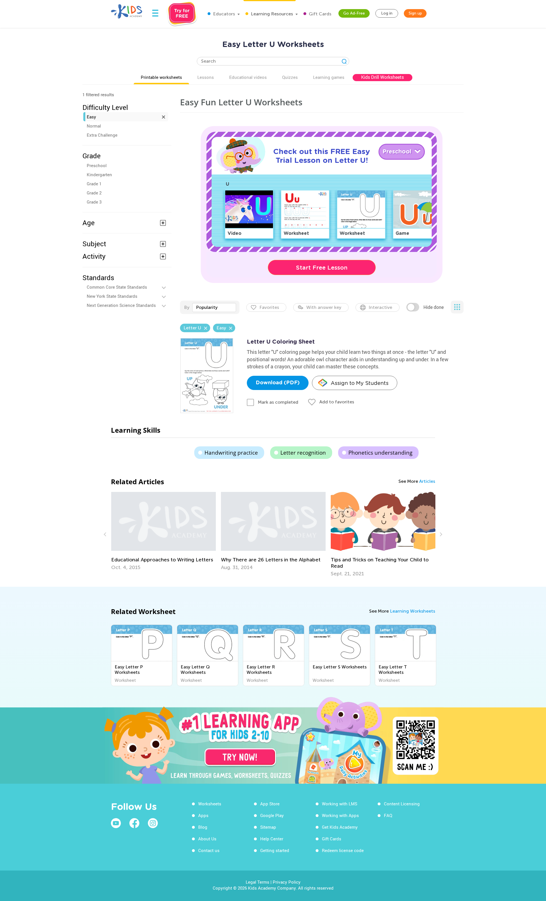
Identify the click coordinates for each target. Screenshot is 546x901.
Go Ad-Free (354, 13)
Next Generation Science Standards (121, 305)
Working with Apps (340, 815)
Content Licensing (402, 803)
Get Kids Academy (340, 827)
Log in (386, 13)
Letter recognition (303, 452)
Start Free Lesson (322, 267)
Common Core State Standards (117, 287)
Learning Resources (271, 14)
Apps (203, 815)
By (186, 307)
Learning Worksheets (412, 611)
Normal (94, 126)
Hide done (433, 307)
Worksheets (209, 803)
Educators (223, 14)
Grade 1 (94, 183)
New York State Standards (112, 296)
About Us (207, 839)
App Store (270, 803)
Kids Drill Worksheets (382, 77)
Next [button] (440, 534)
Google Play (272, 815)
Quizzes (290, 77)
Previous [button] (106, 534)
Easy (91, 117)
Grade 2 (94, 193)
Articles (427, 481)
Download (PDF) (278, 382)
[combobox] (214, 307)
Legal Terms (257, 882)
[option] (163, 531)
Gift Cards (319, 14)
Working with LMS (339, 803)
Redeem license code (343, 850)
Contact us (209, 850)
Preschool (97, 165)
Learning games (328, 77)
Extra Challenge (102, 135)
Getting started (274, 850)
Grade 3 (94, 202)
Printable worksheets (161, 77)
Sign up (415, 13)
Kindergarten (99, 174)
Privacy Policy (287, 882)
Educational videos (248, 77)
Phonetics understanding (380, 452)
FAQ (388, 815)
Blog (202, 827)
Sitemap (268, 827)
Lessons (205, 77)
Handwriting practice (231, 452)
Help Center (271, 839)
